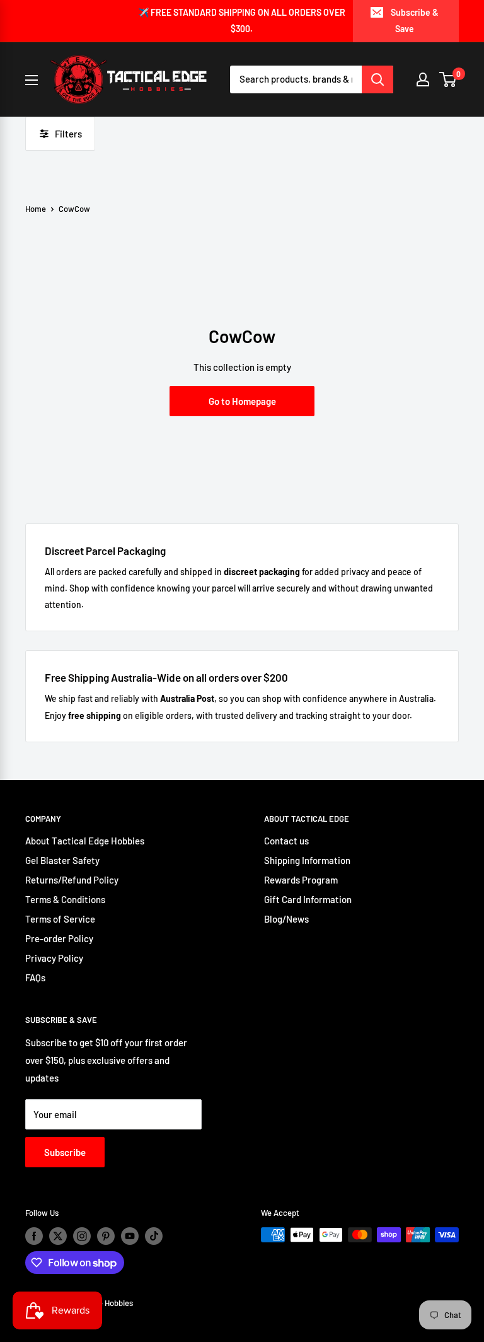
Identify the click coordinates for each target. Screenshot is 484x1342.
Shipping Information (307, 860)
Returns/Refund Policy (71, 879)
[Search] (377, 79)
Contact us (286, 840)
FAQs (35, 977)
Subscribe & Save (415, 20)
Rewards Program (301, 879)
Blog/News (286, 919)
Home (35, 209)
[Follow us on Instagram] (82, 1236)
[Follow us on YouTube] (130, 1236)
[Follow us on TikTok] (154, 1236)
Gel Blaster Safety (62, 860)
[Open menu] (31, 80)
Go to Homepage (242, 401)
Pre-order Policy (59, 938)
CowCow (74, 209)
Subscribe (65, 1152)
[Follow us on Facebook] (34, 1236)
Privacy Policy (54, 958)
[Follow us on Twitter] (58, 1236)
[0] (448, 79)
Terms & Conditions (65, 899)
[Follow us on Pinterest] (106, 1236)
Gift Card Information (308, 899)
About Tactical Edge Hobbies (84, 840)
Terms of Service (60, 919)
